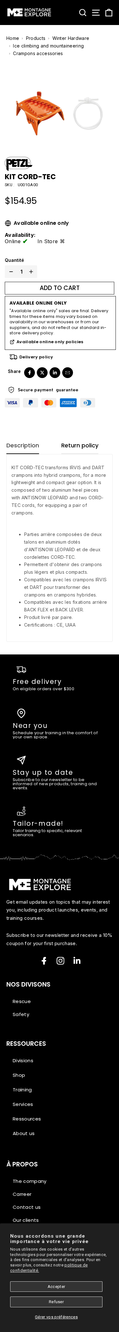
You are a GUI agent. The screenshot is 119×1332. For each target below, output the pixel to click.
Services (23, 1104)
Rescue (22, 1001)
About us (24, 1133)
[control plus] (32, 271)
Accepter (56, 1286)
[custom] (60, 961)
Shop (19, 1075)
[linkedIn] (55, 372)
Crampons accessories (38, 53)
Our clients (26, 1220)
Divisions (23, 1060)
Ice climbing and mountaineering (48, 45)
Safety (21, 1014)
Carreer (22, 1194)
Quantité (14, 260)
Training (22, 1089)
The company (30, 1181)
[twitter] (42, 372)
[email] (67, 372)
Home (12, 38)
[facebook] (29, 372)
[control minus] (10, 271)
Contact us (27, 1207)
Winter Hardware (70, 38)
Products (36, 38)
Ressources (27, 1118)
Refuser (56, 1301)
